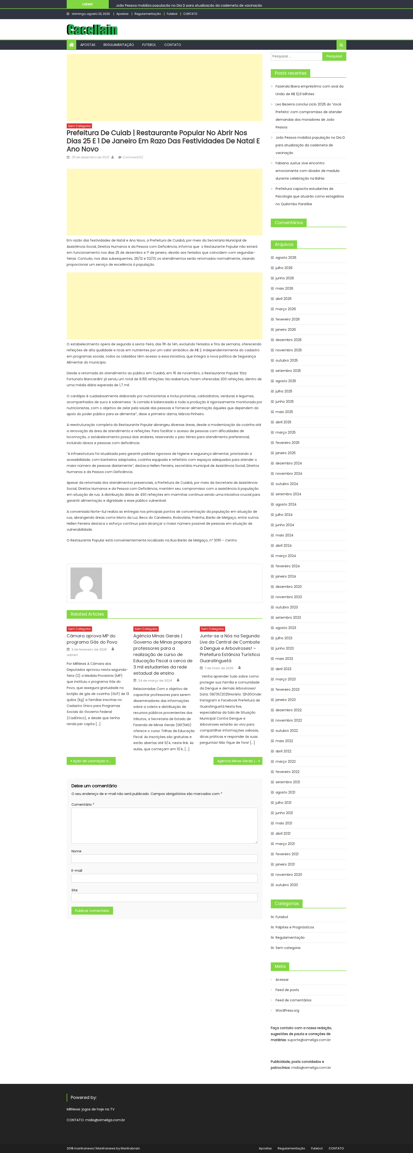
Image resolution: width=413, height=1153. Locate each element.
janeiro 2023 (286, 699)
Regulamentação (148, 14)
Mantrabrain (130, 1148)
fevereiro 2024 (288, 566)
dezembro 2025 (289, 339)
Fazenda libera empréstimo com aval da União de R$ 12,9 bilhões (309, 90)
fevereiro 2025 (287, 442)
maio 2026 (284, 288)
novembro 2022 (289, 720)
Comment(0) (133, 157)
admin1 (72, 655)
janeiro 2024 (286, 576)
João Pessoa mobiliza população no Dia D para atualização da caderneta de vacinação (189, 3)
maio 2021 (284, 823)
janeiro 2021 (285, 864)
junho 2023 (285, 648)
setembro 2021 (288, 782)
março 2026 (286, 309)
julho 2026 (284, 267)
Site (74, 890)
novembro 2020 (289, 874)
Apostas (122, 14)
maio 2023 (284, 658)
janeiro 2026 (286, 329)
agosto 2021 (285, 792)
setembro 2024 (288, 494)
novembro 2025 (289, 350)
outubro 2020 (287, 885)
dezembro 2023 (289, 586)
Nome (76, 851)
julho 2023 (284, 638)
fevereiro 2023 (287, 689)
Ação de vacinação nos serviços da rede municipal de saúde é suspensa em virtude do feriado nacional (94, 761)
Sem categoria (79, 126)
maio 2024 (284, 535)
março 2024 (286, 555)
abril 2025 (283, 422)
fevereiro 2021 (287, 854)
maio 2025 (284, 411)
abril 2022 (283, 751)
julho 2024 (284, 514)
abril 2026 (284, 298)
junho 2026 (285, 278)
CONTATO (190, 14)
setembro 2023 (288, 617)
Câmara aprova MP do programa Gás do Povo (92, 639)
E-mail (76, 870)
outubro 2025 (287, 360)
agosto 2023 (286, 627)
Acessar (282, 979)
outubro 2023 (287, 607)
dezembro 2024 (289, 463)
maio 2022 (284, 741)
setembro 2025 (288, 370)
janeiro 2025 (286, 453)
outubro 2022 (287, 730)
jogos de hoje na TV (98, 1109)
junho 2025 (285, 401)
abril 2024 (284, 545)
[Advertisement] (164, 87)
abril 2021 (283, 833)
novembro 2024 (289, 473)
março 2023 (286, 679)
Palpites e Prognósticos (295, 927)
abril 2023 (283, 669)
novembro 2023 (289, 597)
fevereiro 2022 (287, 771)
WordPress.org (287, 1010)
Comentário (82, 804)
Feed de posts (287, 989)
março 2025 (286, 432)
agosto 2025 (286, 381)
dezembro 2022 (289, 710)
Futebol (172, 14)
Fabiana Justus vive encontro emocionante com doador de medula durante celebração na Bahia (307, 171)
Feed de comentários (293, 1000)
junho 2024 (285, 525)
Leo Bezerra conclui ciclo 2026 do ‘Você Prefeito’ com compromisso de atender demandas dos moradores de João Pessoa (309, 116)
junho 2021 (284, 813)
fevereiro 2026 (288, 319)
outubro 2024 (287, 483)
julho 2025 (284, 391)
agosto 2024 (286, 504)
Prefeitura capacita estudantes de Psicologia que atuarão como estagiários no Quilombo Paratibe (310, 196)
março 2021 (285, 843)
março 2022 (286, 761)
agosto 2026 (286, 257)
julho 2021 (283, 802)
